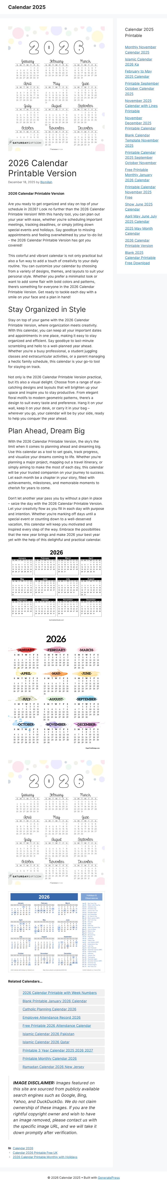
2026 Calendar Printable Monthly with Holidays (45, 1157)
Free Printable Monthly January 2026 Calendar (138, 175)
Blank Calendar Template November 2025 (141, 140)
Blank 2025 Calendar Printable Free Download (140, 258)
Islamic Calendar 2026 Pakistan (48, 1034)
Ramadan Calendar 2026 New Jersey (53, 1067)
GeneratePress (109, 1178)
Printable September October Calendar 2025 (142, 88)
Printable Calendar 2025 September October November (140, 157)
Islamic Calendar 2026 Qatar (46, 1042)
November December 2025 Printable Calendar (140, 123)
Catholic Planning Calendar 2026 (49, 1009)
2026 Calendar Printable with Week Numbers (60, 993)
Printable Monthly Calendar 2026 (50, 1058)
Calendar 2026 (23, 1148)
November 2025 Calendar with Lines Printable (141, 106)
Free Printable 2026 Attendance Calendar (57, 1026)
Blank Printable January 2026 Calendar (55, 1001)
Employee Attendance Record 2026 (52, 1017)
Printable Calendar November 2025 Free (140, 192)
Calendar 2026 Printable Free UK (35, 1152)
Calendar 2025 (27, 7)
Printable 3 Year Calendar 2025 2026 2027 (58, 1050)
